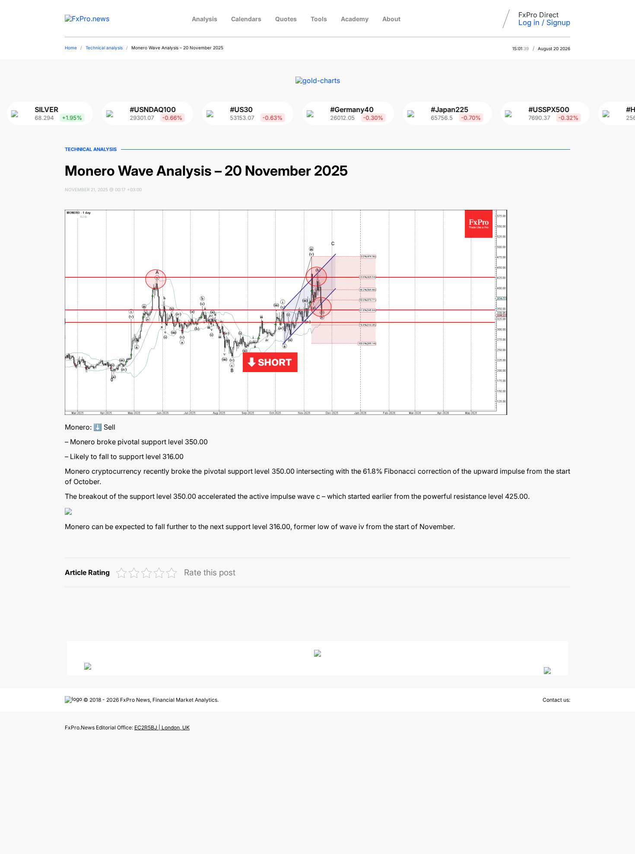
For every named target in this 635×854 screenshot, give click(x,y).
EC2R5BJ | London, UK (162, 727)
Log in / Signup (544, 22)
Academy (354, 18)
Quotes (286, 18)
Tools (319, 18)
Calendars (246, 18)
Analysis (204, 18)
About (391, 18)
